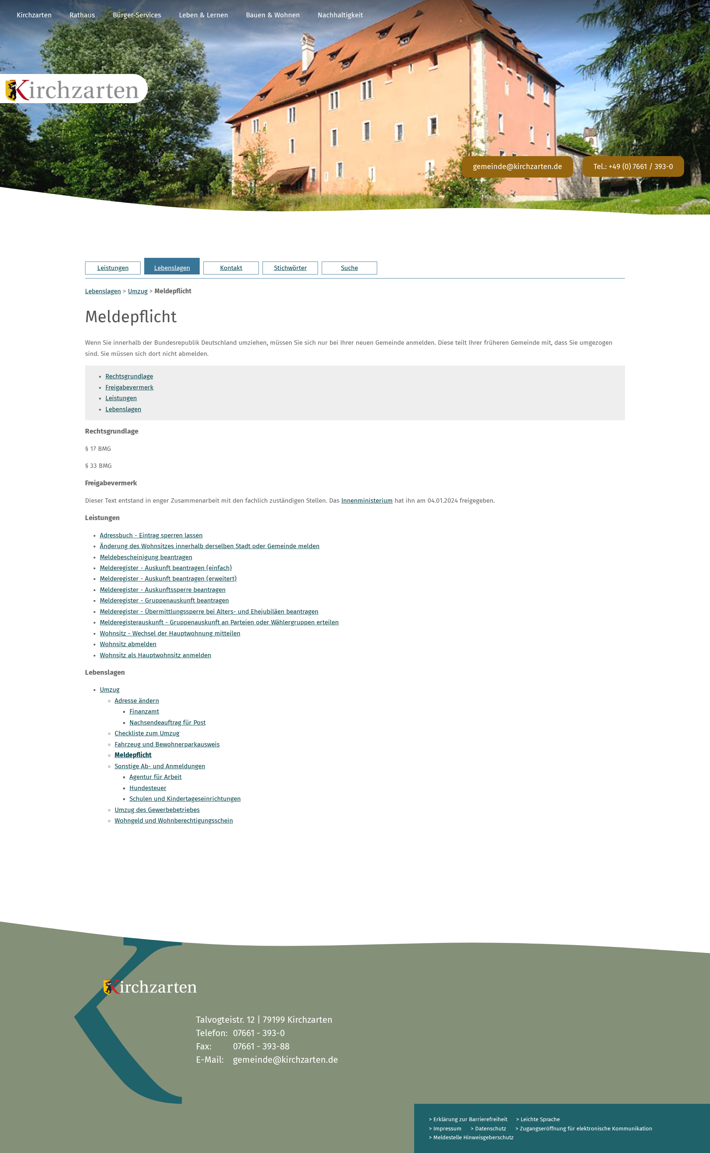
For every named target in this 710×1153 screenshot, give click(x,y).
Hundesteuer (147, 788)
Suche (349, 268)
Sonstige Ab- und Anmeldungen (160, 766)
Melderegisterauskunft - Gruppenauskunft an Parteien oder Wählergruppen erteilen (219, 622)
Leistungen (113, 268)
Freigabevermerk (129, 387)
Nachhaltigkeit (340, 15)
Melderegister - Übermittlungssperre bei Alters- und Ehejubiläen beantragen (209, 612)
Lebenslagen (172, 268)
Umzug (138, 291)
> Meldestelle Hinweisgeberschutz (471, 1137)
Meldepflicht (133, 755)
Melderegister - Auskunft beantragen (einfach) (166, 568)
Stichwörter (290, 268)
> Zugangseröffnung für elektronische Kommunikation (583, 1128)
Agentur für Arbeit (155, 777)
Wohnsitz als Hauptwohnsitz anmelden (155, 655)
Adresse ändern (137, 701)
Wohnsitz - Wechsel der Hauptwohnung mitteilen (170, 633)
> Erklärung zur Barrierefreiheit (468, 1119)
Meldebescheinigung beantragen (146, 557)
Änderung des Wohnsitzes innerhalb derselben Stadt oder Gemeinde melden (210, 546)
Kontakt (231, 268)
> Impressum (445, 1128)
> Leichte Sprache (537, 1119)
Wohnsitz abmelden (128, 644)
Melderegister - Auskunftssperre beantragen (163, 590)
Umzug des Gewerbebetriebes (157, 810)
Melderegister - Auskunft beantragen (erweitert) (168, 579)
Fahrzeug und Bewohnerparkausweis (167, 744)
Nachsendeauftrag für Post (167, 722)
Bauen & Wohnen (273, 15)
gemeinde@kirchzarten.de (517, 166)
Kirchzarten (34, 15)
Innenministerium (367, 501)
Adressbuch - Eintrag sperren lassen (151, 535)
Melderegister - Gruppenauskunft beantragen (164, 600)
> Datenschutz (488, 1128)
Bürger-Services (137, 15)
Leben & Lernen (203, 15)
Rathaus (82, 15)
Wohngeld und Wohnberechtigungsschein (174, 821)
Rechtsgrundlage (129, 376)
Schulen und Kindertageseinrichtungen (185, 799)
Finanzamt (144, 711)
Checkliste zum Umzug (147, 733)
